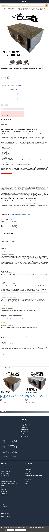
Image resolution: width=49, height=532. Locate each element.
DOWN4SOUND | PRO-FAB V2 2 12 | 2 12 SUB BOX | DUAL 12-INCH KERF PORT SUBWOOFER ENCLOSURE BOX (36, 396)
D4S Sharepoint (4, 497)
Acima (26, 481)
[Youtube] (23, 436)
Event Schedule (4, 491)
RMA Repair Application (5, 475)
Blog (2, 487)
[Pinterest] (11, 119)
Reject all (11, 530)
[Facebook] (2, 119)
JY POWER (3, 521)
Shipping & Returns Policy (5, 471)
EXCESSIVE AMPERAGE (5, 516)
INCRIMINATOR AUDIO (5, 508)
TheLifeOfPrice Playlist (5, 495)
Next (24, 359)
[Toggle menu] (2, 1)
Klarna (26, 483)
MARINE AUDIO (28, 473)
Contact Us (3, 477)
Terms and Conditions (5, 473)
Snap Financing (28, 479)
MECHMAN (3, 518)
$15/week (19, 85)
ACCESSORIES (28, 471)
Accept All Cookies (20, 530)
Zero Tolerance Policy (5, 469)
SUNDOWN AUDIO (4, 510)
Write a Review (45, 70)
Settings (4, 530)
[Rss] (26, 436)
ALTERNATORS (28, 469)
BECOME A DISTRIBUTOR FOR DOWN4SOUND (9, 483)
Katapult (27, 477)
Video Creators (3, 489)
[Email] (4, 119)
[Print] (6, 119)
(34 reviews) (9, 70)
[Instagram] (28, 436)
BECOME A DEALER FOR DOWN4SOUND (8, 481)
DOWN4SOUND (4, 506)
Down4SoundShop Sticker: (9, 96)
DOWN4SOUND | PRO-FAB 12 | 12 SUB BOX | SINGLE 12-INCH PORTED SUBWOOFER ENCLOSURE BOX (11, 396)
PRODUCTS (27, 467)
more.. (2, 511)
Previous (1, 388)
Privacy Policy (3, 467)
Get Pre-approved (4, 86)
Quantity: (3, 103)
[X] (8, 119)
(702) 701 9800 (24, 433)
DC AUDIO (3, 504)
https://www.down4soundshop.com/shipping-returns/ (20, 214)
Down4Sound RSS (4, 493)
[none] (24, 34)
